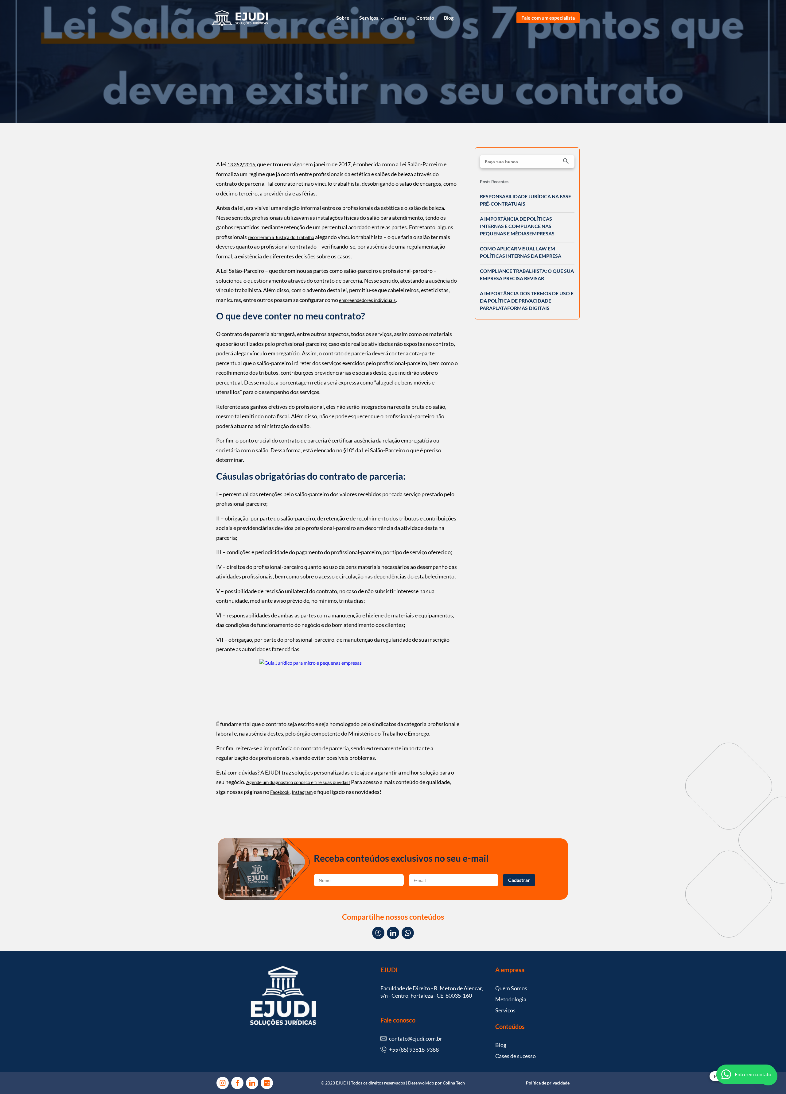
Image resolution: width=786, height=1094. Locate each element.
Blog (448, 18)
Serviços (368, 18)
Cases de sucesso (515, 1056)
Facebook (280, 792)
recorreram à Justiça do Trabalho (281, 237)
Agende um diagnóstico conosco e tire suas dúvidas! (298, 782)
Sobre (342, 18)
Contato (425, 18)
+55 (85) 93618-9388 (414, 1049)
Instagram (302, 792)
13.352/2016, (242, 164)
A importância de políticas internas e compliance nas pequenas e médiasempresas (517, 226)
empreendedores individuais (367, 300)
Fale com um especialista (548, 18)
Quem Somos (511, 988)
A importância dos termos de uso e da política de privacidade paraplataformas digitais (527, 300)
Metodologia (510, 999)
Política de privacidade (548, 1082)
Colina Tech (454, 1082)
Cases (400, 18)
